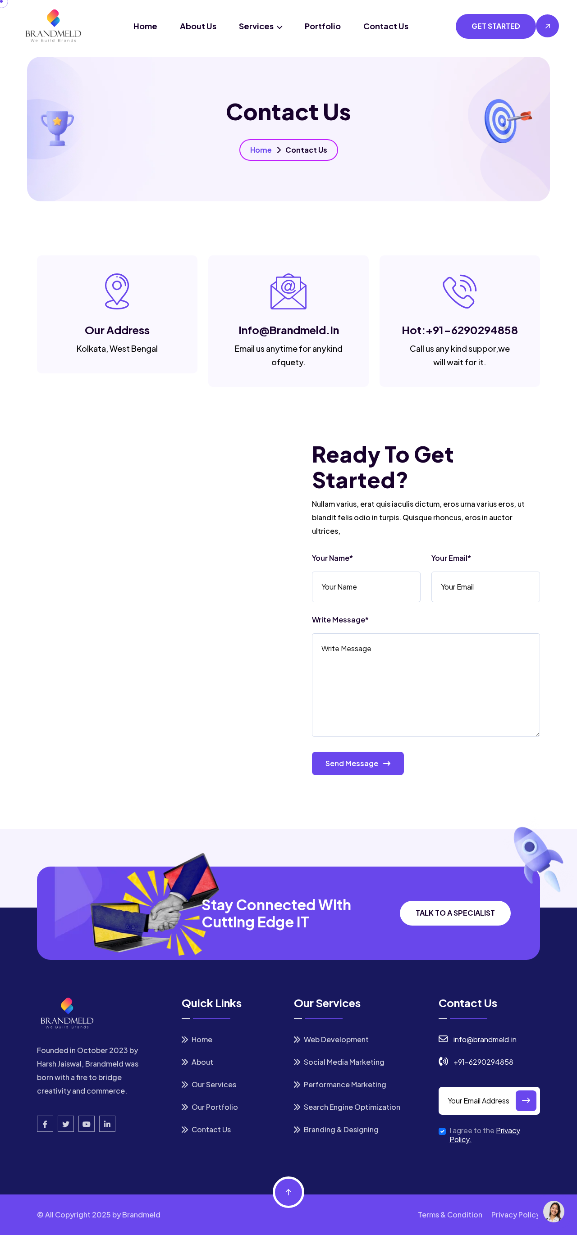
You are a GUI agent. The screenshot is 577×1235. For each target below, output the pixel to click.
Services (257, 26)
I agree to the (484, 1135)
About (201, 1062)
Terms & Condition (450, 1214)
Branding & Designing (340, 1129)
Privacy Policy (515, 1214)
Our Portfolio (214, 1107)
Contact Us (385, 26)
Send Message (352, 763)
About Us (198, 26)
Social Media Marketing (343, 1062)
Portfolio (323, 26)
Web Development (335, 1039)
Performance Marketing (344, 1084)
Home (145, 26)
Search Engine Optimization (351, 1107)
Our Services (213, 1084)
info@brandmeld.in (288, 329)
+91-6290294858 (472, 329)
